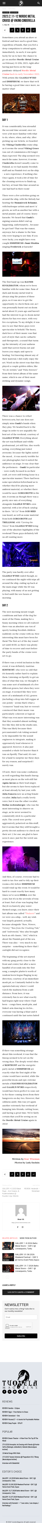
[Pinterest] (22, 30)
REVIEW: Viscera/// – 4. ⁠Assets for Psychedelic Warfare (20, 1419)
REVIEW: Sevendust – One (11, 1416)
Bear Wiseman (32, 1159)
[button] (4, 3)
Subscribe (21, 1336)
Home (4, 9)
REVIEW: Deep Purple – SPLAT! (12, 1423)
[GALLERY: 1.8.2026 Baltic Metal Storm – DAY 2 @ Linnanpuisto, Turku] (8, 1246)
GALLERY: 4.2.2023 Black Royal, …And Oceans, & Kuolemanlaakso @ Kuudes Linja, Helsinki (11, 1192)
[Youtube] (25, 1392)
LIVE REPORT (14, 12)
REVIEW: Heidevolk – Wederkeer (32, 1190)
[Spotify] (15, 1392)
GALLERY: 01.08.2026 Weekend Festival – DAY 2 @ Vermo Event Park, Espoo (27, 1257)
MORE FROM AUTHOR (28, 1238)
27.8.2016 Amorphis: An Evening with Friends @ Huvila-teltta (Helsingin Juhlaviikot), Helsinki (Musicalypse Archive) (21, 1447)
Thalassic (30, 913)
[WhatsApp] (28, 30)
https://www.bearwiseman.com (21, 1222)
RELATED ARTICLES (10, 1238)
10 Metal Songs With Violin (11, 1453)
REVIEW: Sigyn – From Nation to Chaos (15, 1412)
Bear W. (7, 25)
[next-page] (7, 1277)
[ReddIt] (33, 30)
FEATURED (11, 9)
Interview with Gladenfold (10, 1463)
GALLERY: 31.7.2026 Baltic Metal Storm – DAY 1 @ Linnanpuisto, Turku (27, 1268)
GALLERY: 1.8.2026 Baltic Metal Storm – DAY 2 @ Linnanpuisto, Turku (26, 1246)
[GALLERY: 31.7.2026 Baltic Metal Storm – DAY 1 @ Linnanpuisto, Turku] (8, 1268)
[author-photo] (21, 1216)
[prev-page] (3, 1277)
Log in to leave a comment (21, 1292)
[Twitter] (17, 30)
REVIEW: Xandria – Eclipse (11, 1408)
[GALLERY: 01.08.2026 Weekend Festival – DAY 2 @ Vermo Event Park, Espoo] (8, 1257)
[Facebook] (12, 30)
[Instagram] (23, 1227)
